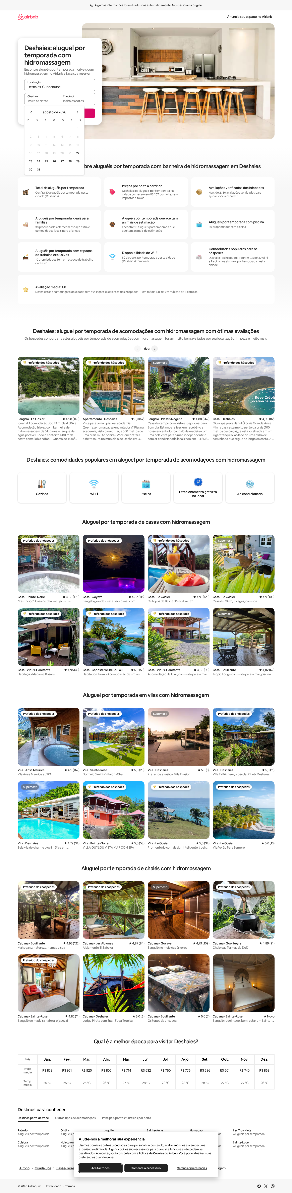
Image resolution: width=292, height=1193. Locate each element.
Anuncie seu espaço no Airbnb (249, 17)
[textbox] (42, 100)
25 (46, 161)
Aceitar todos (100, 1168)
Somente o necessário (146, 1168)
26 (54, 161)
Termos (70, 1186)
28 (70, 161)
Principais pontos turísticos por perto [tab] (126, 1118)
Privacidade (53, 1186)
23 (30, 161)
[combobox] (59, 86)
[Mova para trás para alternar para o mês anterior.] (31, 112)
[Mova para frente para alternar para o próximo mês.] (77, 112)
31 (38, 169)
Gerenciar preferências (192, 1168)
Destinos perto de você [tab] (33, 1118)
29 (77, 161)
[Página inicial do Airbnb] (28, 16)
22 (77, 153)
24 (38, 161)
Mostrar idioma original (187, 5)
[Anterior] (137, 348)
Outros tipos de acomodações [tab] (75, 1118)
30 (31, 169)
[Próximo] (154, 348)
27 (62, 161)
